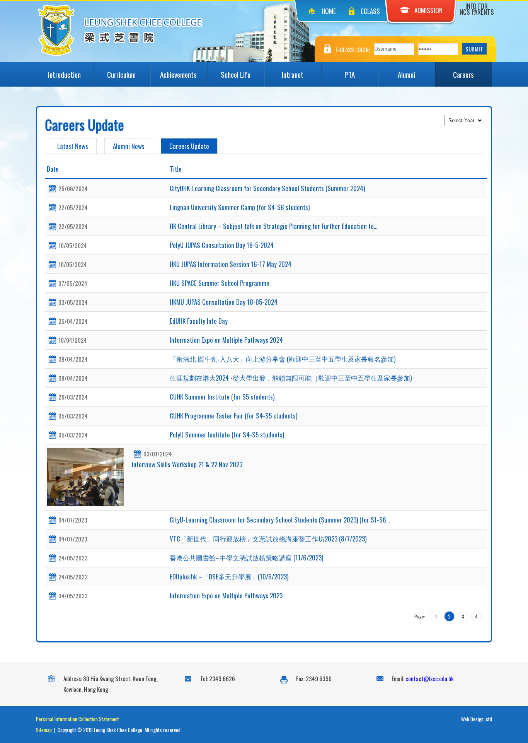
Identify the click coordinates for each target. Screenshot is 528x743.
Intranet (292, 74)
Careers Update (189, 146)
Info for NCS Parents (477, 9)
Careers (463, 74)
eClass (370, 11)
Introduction (64, 74)
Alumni (406, 74)
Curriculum (121, 74)
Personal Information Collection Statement (77, 719)
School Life (235, 74)
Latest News (72, 146)
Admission (428, 10)
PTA (349, 74)
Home (329, 11)
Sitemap (44, 730)
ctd (489, 719)
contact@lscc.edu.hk (429, 678)
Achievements (178, 74)
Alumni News (129, 146)
